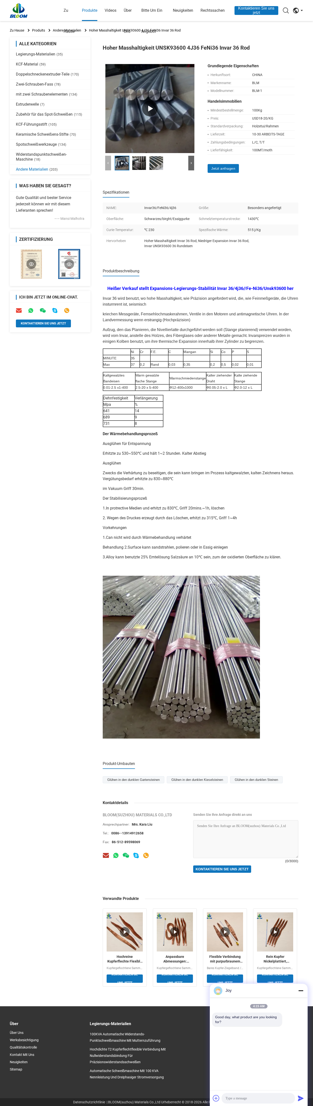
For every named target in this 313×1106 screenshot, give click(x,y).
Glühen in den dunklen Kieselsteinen (197, 780)
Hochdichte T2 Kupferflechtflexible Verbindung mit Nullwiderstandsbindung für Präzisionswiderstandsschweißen (128, 1055)
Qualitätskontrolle (23, 1047)
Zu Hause (69, 21)
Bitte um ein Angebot (151, 21)
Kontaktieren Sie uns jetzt (256, 10)
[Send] (301, 1098)
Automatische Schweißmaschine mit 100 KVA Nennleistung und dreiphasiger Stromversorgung (127, 1074)
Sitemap (16, 1069)
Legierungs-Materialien (39, 54)
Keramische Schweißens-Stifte (46, 134)
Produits (38, 30)
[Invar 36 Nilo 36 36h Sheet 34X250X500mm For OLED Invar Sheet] (149, 108)
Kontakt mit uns (22, 1055)
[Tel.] (67, 310)
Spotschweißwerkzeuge (41, 144)
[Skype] (55, 310)
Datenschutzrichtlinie (89, 1102)
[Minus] (301, 991)
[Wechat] (126, 855)
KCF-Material (31, 64)
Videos (110, 10)
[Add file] (216, 1098)
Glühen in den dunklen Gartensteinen (133, 780)
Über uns (128, 21)
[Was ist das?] (116, 855)
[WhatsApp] (31, 310)
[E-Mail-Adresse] (19, 310)
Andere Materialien (37, 169)
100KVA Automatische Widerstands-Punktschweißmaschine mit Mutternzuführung (125, 1037)
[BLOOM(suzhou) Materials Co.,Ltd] (37, 10)
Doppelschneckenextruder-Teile (47, 74)
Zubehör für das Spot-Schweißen (49, 114)
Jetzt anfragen (223, 168)
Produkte (89, 10)
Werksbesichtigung (24, 1040)
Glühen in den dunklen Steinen (256, 780)
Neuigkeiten (183, 10)
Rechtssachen (213, 10)
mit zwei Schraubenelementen (46, 94)
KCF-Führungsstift (36, 124)
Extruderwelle (30, 104)
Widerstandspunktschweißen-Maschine (41, 157)
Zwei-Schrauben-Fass (38, 84)
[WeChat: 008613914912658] (43, 310)
